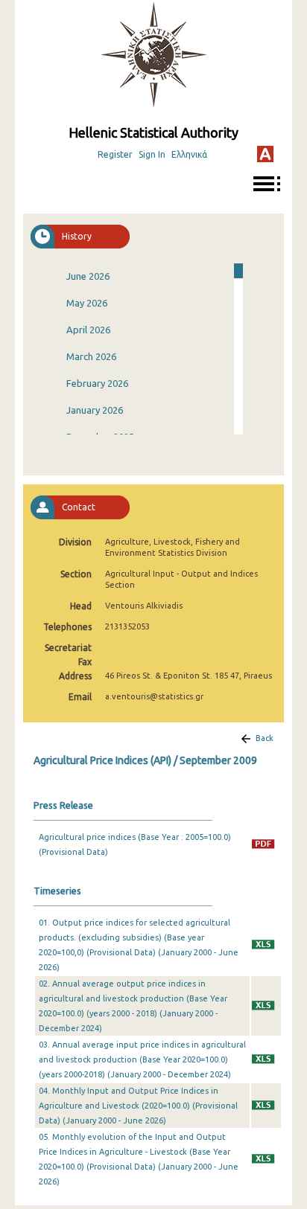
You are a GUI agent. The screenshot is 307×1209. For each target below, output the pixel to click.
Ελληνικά (189, 154)
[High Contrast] (265, 154)
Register (115, 154)
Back (264, 738)
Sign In (152, 154)
